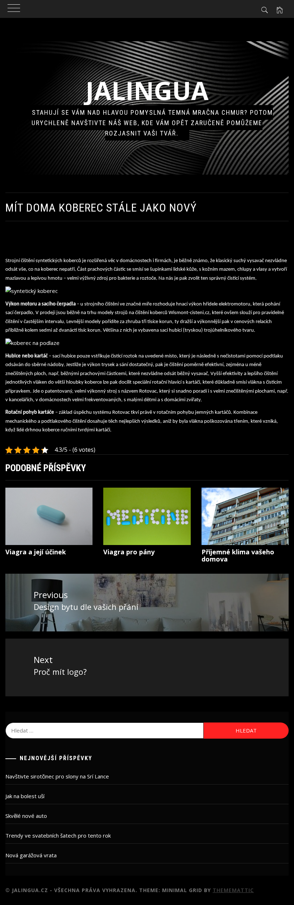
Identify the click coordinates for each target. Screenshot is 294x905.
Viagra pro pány (129, 552)
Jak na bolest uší (24, 796)
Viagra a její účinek (35, 552)
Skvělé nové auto (26, 815)
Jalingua (147, 90)
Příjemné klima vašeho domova (237, 555)
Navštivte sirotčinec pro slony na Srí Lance (57, 776)
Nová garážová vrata (31, 855)
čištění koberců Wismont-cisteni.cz (172, 313)
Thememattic (233, 890)
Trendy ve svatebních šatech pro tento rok (58, 835)
